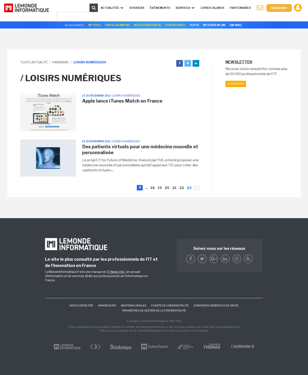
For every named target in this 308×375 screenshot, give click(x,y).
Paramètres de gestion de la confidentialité (154, 310)
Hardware (60, 62)
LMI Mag (235, 25)
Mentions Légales (133, 305)
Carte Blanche (117, 25)
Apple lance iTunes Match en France (122, 101)
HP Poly (94, 25)
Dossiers (136, 7)
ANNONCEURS (107, 305)
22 (181, 188)
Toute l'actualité (34, 62)
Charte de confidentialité (170, 305)
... (146, 188)
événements (160, 7)
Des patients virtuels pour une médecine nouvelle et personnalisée (140, 149)
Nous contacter (81, 305)
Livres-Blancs (212, 7)
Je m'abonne (236, 83)
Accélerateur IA (147, 25)
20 (167, 188)
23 (189, 188)
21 (174, 188)
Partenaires (240, 7)
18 (152, 188)
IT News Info (115, 271)
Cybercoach (175, 25)
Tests (194, 25)
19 (160, 188)
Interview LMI (214, 25)
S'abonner (279, 8)
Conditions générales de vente (215, 305)
